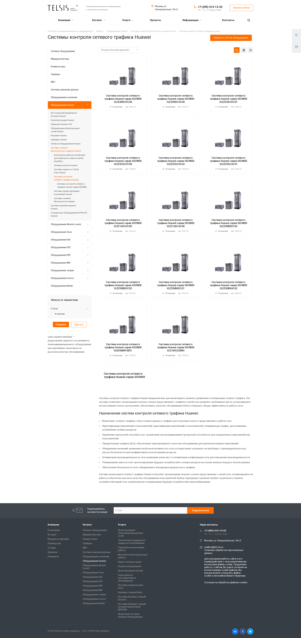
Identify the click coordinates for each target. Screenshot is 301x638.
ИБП (53, 82)
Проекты (155, 20)
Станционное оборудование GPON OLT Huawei (69, 214)
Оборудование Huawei (62, 105)
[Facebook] (243, 631)
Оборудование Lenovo (62, 278)
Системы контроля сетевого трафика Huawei (66, 178)
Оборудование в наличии (64, 97)
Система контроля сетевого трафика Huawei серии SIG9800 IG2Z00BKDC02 (123, 285)
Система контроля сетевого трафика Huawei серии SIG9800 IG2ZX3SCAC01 (228, 161)
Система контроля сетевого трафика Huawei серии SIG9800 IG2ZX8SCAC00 (175, 98)
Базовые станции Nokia (130, 592)
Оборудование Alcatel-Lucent (66, 224)
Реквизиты (53, 556)
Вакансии (52, 552)
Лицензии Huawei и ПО (61, 124)
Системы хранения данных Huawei (63, 207)
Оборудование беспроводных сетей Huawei (65, 130)
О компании (54, 530)
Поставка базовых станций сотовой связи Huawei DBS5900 (132, 607)
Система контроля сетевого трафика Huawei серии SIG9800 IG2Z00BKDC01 (175, 285)
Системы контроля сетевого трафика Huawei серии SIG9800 (124, 375)
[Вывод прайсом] (250, 50)
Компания (64, 20)
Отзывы (52, 547)
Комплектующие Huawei (62, 120)
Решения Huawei (58, 135)
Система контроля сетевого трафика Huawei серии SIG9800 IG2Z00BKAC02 (228, 285)
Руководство (54, 543)
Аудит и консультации (129, 562)
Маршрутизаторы (60, 59)
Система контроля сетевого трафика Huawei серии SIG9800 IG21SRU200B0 (175, 347)
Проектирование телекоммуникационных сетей (130, 533)
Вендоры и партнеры (58, 539)
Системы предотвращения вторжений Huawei (66, 192)
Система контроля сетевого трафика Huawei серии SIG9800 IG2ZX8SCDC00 (123, 98)
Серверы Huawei (59, 139)
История (52, 534)
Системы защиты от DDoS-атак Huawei (66, 171)
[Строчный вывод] (243, 50)
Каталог (97, 20)
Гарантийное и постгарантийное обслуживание (127, 578)
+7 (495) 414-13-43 (210, 6)
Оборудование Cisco (61, 232)
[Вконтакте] (235, 631)
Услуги (126, 20)
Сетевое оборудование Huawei (65, 144)
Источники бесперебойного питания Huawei (64, 114)
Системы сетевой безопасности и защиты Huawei (66, 149)
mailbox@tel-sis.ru (213, 547)
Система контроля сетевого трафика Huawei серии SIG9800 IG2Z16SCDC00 (123, 223)
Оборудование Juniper (62, 270)
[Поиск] (248, 20)
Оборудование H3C (61, 247)
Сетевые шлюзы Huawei (65, 165)
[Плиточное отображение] (237, 50)
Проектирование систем (130, 570)
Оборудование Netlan (62, 286)
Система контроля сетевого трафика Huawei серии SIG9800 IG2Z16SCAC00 (175, 223)
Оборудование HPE (61, 255)
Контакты (228, 20)
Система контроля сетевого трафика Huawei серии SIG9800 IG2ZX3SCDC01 (228, 98)
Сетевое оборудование (63, 51)
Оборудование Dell (60, 239)
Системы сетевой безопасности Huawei (64, 200)
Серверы (55, 74)
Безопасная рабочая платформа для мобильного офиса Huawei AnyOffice (69, 158)
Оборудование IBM (60, 262)
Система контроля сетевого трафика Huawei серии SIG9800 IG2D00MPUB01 (123, 347)
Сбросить (79, 324)
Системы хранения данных (65, 89)
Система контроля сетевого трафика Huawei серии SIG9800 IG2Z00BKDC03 (228, 223)
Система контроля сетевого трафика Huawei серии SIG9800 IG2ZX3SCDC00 (123, 161)
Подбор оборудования (129, 566)
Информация (190, 20)
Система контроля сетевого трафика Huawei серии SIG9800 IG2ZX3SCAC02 (175, 161)
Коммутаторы (58, 66)
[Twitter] (250, 631)
